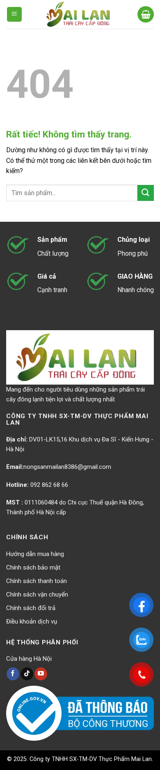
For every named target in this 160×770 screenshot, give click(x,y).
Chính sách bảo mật (33, 567)
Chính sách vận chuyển (37, 594)
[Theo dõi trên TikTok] (27, 673)
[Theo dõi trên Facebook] (13, 673)
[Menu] (14, 14)
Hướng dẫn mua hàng (35, 554)
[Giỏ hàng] (145, 14)
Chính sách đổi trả (30, 608)
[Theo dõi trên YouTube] (40, 673)
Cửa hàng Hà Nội (29, 658)
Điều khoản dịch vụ (31, 621)
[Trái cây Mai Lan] (80, 14)
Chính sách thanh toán (36, 581)
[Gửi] (145, 193)
